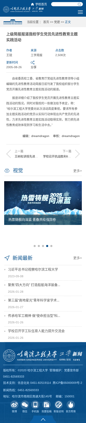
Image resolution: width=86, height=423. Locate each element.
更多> (77, 171)
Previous (9, 213)
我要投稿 (47, 411)
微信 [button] (24, 411)
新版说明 (59, 411)
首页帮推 (71, 411)
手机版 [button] (35, 411)
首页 (46, 22)
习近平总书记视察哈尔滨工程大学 (33, 269)
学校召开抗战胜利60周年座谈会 (63, 156)
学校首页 (41, 4)
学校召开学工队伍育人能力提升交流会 (36, 331)
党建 (57, 22)
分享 (34, 67)
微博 (14, 411)
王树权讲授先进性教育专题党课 (35, 156)
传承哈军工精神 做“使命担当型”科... (34, 316)
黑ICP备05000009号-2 (67, 382)
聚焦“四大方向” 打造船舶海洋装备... (34, 285)
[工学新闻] (23, 9)
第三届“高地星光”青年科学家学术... (33, 300)
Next (77, 213)
